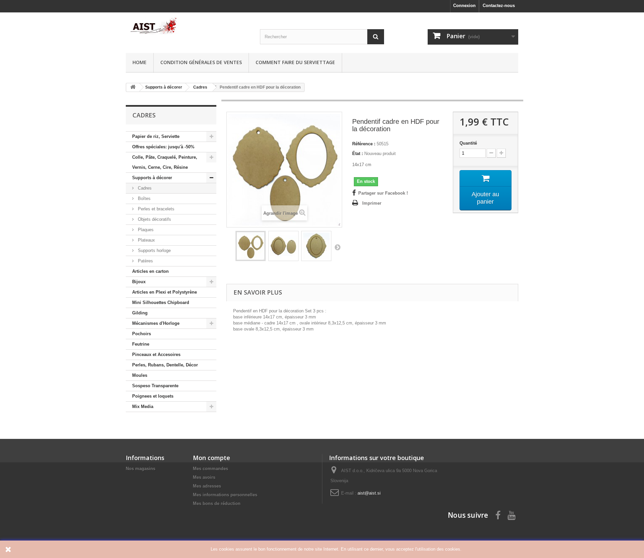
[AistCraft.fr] (188, 26)
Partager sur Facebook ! (383, 193)
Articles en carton (150, 271)
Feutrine (140, 344)
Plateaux (146, 240)
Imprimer (371, 203)
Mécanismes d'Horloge (155, 323)
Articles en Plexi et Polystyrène (164, 292)
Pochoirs (141, 333)
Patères (145, 260)
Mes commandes (210, 468)
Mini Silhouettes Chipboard (160, 302)
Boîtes (144, 198)
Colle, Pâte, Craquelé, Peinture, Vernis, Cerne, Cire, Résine (164, 162)
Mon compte (211, 458)
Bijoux (139, 281)
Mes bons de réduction (216, 503)
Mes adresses (207, 486)
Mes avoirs (204, 477)
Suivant (337, 247)
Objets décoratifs (154, 219)
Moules (139, 375)
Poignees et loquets (152, 396)
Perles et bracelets (155, 208)
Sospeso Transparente (155, 385)
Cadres (144, 188)
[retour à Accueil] (132, 87)
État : (357, 153)
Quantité (468, 143)
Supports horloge (154, 250)
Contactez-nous (499, 5)
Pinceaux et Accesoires (156, 354)
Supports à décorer (152, 177)
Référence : (363, 143)
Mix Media (142, 406)
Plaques (145, 229)
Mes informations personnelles (225, 494)
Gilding (140, 312)
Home (139, 62)
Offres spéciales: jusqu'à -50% (163, 146)
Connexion (464, 5)
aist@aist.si (369, 493)
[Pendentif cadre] (250, 246)
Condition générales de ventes (201, 62)
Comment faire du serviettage (295, 62)
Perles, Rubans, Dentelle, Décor (165, 364)
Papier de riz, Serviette (155, 136)
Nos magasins (140, 468)
